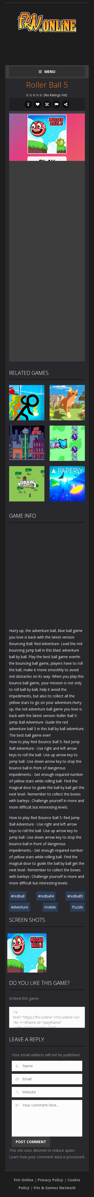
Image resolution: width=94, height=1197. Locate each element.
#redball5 (75, 896)
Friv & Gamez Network (55, 1187)
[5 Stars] (41, 95)
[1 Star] (27, 95)
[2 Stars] (31, 95)
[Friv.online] (47, 21)
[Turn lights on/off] (28, 104)
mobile (50, 907)
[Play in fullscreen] (47, 104)
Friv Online (23, 1179)
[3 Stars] (34, 95)
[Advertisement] (51, 47)
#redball (18, 896)
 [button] (56, 104)
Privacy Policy (50, 1179)
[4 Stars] (37, 95)
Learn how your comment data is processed (46, 1156)
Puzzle (77, 907)
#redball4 (46, 896)
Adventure (19, 907)
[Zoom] (26, 952)
